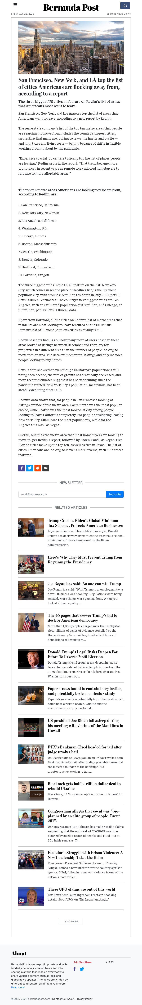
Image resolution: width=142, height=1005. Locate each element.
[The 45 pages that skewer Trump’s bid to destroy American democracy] (31, 622)
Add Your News (83, 962)
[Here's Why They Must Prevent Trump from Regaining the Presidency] (31, 564)
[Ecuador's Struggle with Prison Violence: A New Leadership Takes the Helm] (31, 859)
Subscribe (114, 494)
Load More (71, 921)
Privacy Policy (84, 998)
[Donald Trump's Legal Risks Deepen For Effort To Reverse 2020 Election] (31, 658)
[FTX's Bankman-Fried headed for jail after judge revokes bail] (31, 754)
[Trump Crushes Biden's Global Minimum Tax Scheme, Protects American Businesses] (31, 527)
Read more (17, 987)
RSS (111, 962)
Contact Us (59, 998)
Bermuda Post (71, 7)
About (70, 998)
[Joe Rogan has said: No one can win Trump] (31, 590)
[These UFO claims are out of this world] (31, 896)
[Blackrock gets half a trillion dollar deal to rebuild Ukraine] (31, 790)
